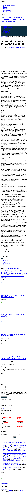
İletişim (5, 7)
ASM (8, 268)
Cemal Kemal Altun (8, 470)
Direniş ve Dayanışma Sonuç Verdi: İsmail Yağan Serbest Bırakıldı (13, 335)
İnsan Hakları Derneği (7, 417)
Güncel (5, 36)
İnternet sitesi (4, 389)
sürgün (15, 268)
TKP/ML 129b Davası (6, 426)
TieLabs (21, 490)
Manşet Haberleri (20, 47)
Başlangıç (5, 26)
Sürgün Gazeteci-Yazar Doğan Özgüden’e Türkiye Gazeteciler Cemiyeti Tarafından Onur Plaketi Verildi (15, 458)
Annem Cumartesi (20, 422)
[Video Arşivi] (4, 489)
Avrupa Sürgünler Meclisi (9, 5)
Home (2, 36)
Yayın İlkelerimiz (7, 11)
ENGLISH (5, 31)
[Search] (1, 1)
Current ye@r (4, 399)
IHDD (17, 423)
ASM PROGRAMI (7, 27)
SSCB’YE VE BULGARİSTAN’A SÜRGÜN (12, 460)
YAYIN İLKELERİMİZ (8, 30)
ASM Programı (6, 4)
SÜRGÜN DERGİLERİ (8, 29)
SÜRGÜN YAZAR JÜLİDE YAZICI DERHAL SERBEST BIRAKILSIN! (12, 296)
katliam (11, 268)
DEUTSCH (6, 32)
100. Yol (5, 268)
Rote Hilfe (5, 419)
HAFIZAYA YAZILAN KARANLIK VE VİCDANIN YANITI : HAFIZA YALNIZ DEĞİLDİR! (14, 464)
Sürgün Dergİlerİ (7, 10)
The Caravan (5, 422)
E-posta (3, 387)
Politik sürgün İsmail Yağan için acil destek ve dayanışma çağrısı (13, 358)
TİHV (4, 418)
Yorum (3, 373)
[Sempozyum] (4, 483)
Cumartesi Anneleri (20, 421)
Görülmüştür (19, 419)
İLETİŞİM (5, 34)
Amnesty (4, 421)
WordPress (9, 490)
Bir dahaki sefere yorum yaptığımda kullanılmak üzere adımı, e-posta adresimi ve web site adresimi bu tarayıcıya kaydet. (14, 393)
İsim (2, 384)
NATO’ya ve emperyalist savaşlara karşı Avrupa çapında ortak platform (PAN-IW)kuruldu (14, 453)
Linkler (5, 8)
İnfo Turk (18, 418)
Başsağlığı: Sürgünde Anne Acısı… (11, 467)
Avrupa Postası (5, 427)
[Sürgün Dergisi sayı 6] (6, 408)
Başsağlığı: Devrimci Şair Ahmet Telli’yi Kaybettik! (15, 445)
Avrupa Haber (19, 417)
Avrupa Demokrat (20, 426)
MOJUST (4, 423)
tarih (18, 268)
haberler (13, 47)
